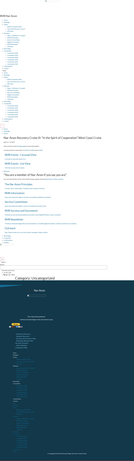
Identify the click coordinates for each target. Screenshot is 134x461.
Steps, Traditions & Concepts (16, 35)
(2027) (27, 150)
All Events (10, 31)
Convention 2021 (12, 64)
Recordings (7, 48)
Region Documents (13, 42)
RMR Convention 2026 (14, 27)
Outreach (10, 46)
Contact (6, 68)
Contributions (8, 66)
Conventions (7, 51)
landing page (21, 146)
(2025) (41, 150)
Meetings (7, 22)
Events (6, 24)
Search (2, 264)
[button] (52, 71)
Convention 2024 (12, 57)
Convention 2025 (12, 55)
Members (7, 33)
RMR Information (12, 38)
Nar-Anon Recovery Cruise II (16, 29)
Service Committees (13, 40)
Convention (7, 238)
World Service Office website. (54, 179)
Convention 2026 (12, 53)
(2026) (33, 150)
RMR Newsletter (12, 44)
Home (6, 20)
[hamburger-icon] (2, 126)
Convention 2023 (12, 59)
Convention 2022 (12, 62)
